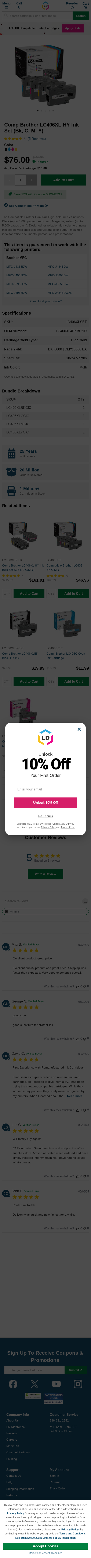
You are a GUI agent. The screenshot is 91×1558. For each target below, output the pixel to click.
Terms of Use (68, 827)
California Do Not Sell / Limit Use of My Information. (45, 1537)
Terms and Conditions (72, 1533)
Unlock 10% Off (45, 802)
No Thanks (45, 816)
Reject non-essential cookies (45, 1553)
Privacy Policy (15, 1513)
